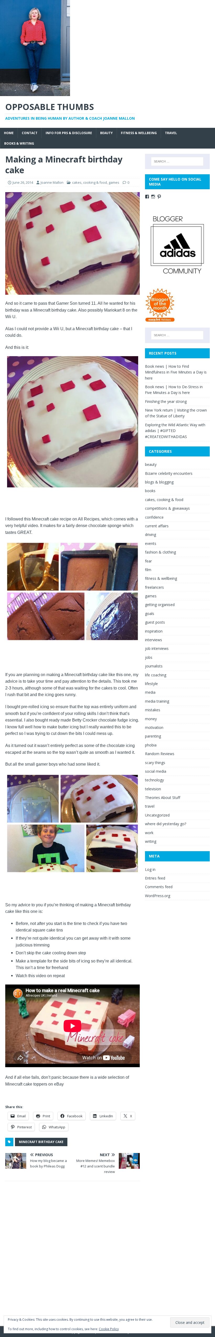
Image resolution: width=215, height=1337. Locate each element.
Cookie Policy (109, 1329)
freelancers (154, 587)
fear (148, 561)
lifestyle (151, 683)
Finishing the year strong (166, 401)
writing (150, 841)
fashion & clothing (160, 552)
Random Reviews (159, 753)
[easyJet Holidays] (160, 319)
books (150, 490)
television (153, 788)
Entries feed (155, 878)
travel (171, 133)
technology (154, 779)
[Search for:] (177, 161)
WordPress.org (157, 895)
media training (157, 701)
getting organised (160, 604)
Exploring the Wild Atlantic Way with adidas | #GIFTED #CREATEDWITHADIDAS (175, 430)
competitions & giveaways (167, 508)
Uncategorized (157, 815)
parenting (153, 736)
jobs (148, 657)
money (151, 718)
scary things (155, 762)
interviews (153, 639)
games (114, 182)
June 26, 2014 (23, 182)
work (149, 832)
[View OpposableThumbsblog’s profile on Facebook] (147, 196)
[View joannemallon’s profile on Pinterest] (159, 196)
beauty (106, 133)
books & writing (19, 143)
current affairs (157, 525)
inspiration (154, 631)
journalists (154, 666)
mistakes (152, 709)
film (148, 569)
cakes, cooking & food (89, 182)
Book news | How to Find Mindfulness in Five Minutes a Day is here (176, 372)
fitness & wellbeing (139, 133)
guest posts (155, 622)
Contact (29, 133)
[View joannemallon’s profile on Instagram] (153, 196)
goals (149, 613)
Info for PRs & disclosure (69, 133)
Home (9, 133)
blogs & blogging (159, 482)
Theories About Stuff (162, 797)
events (150, 543)
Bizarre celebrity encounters (168, 473)
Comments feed (159, 886)
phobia (151, 745)
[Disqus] (72, 1253)
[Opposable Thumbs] (35, 93)
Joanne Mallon (52, 182)
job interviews (157, 648)
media (150, 692)
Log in (150, 869)
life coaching (155, 674)
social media (155, 771)
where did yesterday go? (165, 823)
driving (150, 534)
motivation (154, 727)
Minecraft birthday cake (41, 1142)
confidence (154, 517)
